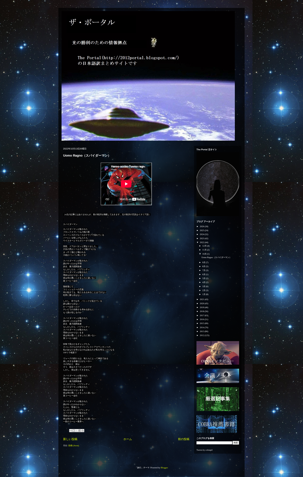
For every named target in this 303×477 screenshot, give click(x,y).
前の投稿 (183, 439)
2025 (202, 230)
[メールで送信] (70, 430)
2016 (202, 319)
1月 (204, 294)
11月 (204, 250)
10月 (204, 254)
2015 (202, 323)
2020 (202, 303)
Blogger (164, 467)
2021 (202, 299)
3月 (204, 286)
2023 (202, 238)
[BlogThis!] (73, 430)
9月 (204, 262)
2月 (204, 290)
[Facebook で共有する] (79, 430)
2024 (202, 234)
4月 (204, 282)
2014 (202, 327)
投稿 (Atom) (73, 445)
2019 (202, 307)
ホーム (127, 439)
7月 (204, 270)
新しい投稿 (70, 439)
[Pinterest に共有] (82, 430)
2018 (202, 311)
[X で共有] (76, 430)
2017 (202, 315)
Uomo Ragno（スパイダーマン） (87, 155)
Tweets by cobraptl (204, 450)
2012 (202, 335)
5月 (204, 278)
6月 (204, 274)
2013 (202, 331)
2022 (202, 242)
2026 (202, 226)
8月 (204, 266)
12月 (204, 246)
